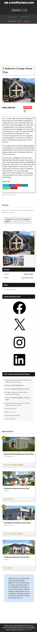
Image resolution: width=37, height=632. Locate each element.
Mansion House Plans (10, 195)
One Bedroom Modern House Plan (17, 523)
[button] (31, 233)
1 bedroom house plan (27, 199)
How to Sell (24, 17)
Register (14, 219)
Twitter (6, 185)
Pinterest (14, 188)
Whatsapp (7, 188)
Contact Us (28, 630)
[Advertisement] (18, 47)
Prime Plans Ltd (8, 525)
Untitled (6, 491)
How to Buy (13, 17)
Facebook (12, 185)
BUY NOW (28, 107)
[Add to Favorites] (24, 111)
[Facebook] (19, 315)
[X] (19, 332)
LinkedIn (24, 185)
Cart (15, 21)
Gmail (18, 185)
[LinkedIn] (19, 367)
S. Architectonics (9, 456)
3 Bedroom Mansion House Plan (16, 488)
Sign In (26, 21)
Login (21, 219)
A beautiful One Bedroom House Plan (19, 454)
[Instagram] (19, 350)
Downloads (12, 412)
